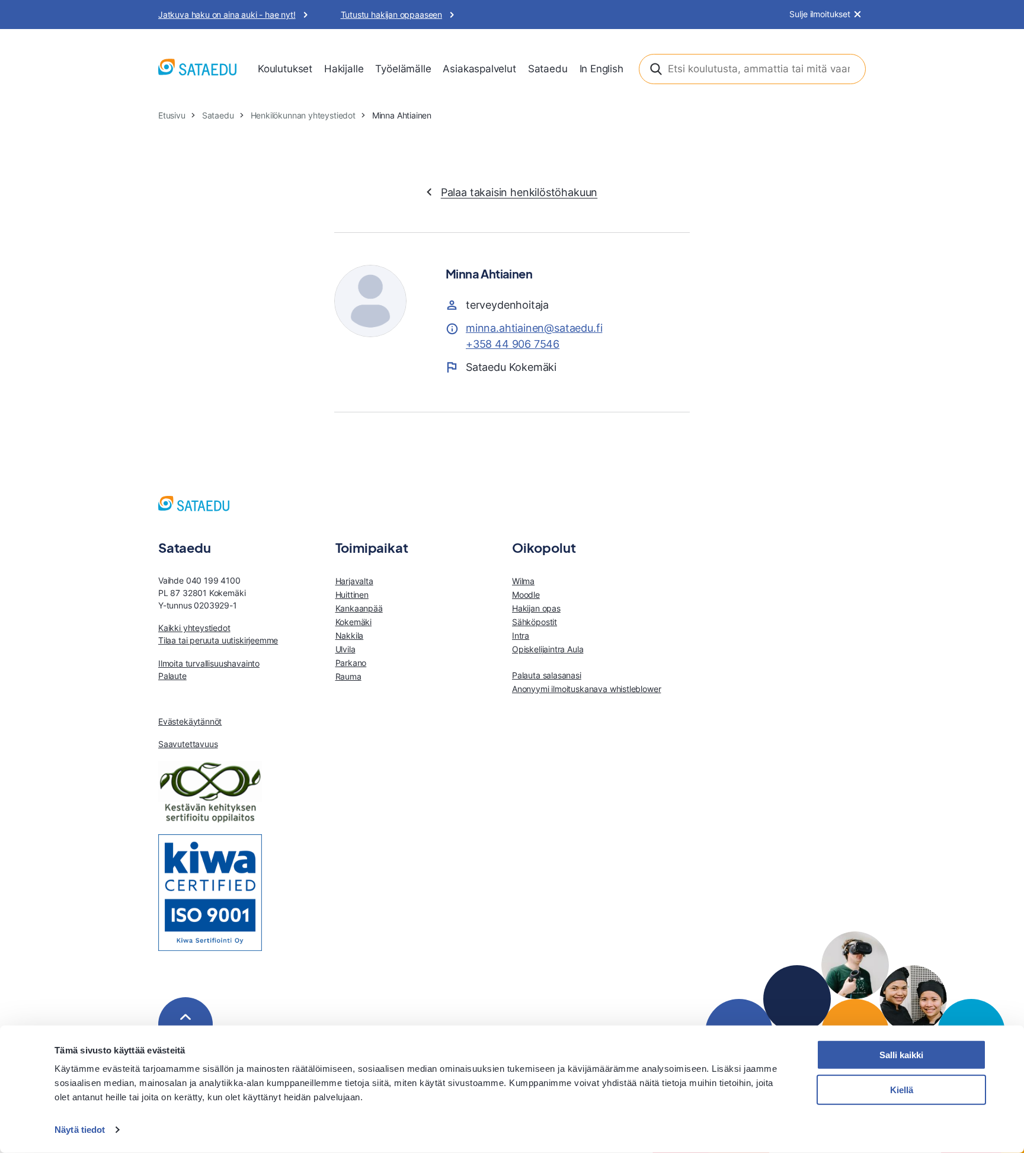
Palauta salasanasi (546, 675)
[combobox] (752, 69)
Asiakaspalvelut (479, 69)
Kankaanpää (359, 608)
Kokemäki (353, 622)
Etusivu (171, 115)
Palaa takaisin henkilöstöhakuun (519, 192)
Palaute (172, 676)
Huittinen (352, 595)
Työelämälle (403, 69)
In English (601, 69)
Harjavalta (354, 581)
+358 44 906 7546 (512, 344)
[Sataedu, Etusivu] (197, 69)
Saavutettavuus (187, 744)
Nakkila (349, 635)
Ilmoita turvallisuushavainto (209, 663)
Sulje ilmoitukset (819, 14)
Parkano (351, 663)
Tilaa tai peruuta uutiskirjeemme (218, 640)
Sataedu (548, 69)
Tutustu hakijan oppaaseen (392, 14)
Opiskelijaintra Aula (547, 649)
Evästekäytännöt (190, 721)
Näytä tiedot (80, 1130)
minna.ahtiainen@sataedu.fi (534, 328)
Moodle (526, 595)
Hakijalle (343, 69)
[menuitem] (285, 69)
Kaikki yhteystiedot (194, 628)
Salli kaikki (901, 1055)
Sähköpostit (534, 622)
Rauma (348, 676)
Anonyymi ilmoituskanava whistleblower (586, 689)
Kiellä (901, 1090)
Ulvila (345, 649)
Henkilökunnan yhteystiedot (303, 115)
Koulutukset (285, 69)
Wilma (523, 581)
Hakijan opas (536, 608)
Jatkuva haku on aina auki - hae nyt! (227, 14)
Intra (520, 635)
